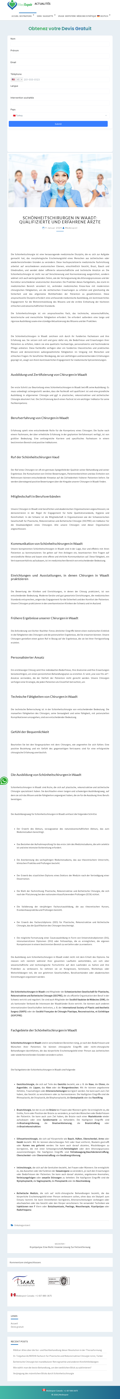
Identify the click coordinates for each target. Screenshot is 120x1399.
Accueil (15, 16)
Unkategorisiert (22, 1225)
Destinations (25, 16)
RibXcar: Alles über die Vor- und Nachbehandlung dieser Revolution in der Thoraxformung (57, 1350)
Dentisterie (70, 16)
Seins (39, 16)
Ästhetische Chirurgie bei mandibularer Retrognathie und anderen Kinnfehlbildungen (55, 1361)
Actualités (42, 3)
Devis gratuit (17, 1326)
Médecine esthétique (86, 16)
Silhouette (48, 16)
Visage (61, 16)
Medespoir (71, 228)
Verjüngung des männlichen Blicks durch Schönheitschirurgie (43, 1373)
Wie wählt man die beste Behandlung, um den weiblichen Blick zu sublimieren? (52, 1367)
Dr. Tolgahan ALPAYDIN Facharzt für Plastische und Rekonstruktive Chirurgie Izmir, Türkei (58, 1355)
